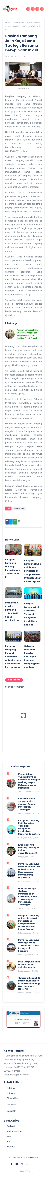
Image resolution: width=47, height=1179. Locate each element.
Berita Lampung (19, 22)
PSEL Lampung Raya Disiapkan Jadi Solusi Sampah (29, 964)
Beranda (8, 22)
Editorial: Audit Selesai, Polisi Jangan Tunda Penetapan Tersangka (26, 804)
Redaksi (11, 1126)
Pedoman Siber (14, 1131)
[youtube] (17, 1164)
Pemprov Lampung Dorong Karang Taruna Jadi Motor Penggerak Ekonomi (28, 945)
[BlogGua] (10, 8)
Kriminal (11, 1093)
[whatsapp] (27, 1164)
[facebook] (11, 1164)
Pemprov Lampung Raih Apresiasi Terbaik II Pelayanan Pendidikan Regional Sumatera (29, 827)
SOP (9, 1136)
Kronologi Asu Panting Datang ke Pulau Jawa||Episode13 (28, 849)
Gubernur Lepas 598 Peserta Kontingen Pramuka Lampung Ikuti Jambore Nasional (29, 983)
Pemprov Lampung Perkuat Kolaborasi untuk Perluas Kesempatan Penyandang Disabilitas (29, 871)
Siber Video (12, 1098)
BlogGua (34, 1158)
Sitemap (11, 1146)
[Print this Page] (19, 522)
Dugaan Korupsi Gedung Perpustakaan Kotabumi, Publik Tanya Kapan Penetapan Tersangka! (27, 896)
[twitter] (22, 1164)
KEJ (9, 1141)
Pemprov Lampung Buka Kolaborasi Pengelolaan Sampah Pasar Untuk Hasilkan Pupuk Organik (27, 334)
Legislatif (11, 1111)
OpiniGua (11, 1104)
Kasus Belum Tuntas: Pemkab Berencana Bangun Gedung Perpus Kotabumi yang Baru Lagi (29, 781)
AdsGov (11, 1088)
